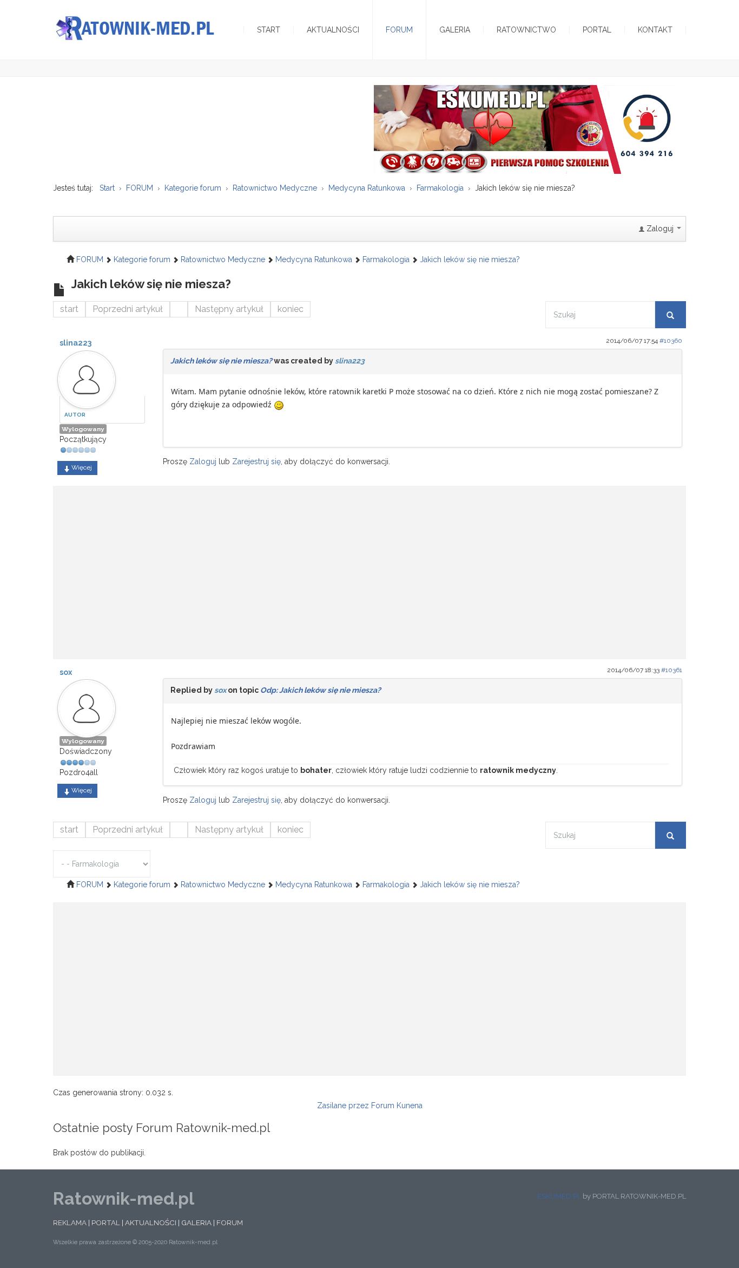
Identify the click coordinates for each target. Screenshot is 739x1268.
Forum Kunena (397, 1105)
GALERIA (196, 1222)
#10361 (671, 670)
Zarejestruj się (256, 461)
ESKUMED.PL (559, 1196)
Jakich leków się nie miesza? (221, 360)
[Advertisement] (369, 567)
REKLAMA (70, 1222)
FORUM (229, 1222)
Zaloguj (202, 461)
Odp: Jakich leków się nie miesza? (320, 690)
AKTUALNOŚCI (150, 1222)
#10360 (670, 340)
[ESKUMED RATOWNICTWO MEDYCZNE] (525, 129)
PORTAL (105, 1222)
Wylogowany (83, 429)
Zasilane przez (343, 1105)
